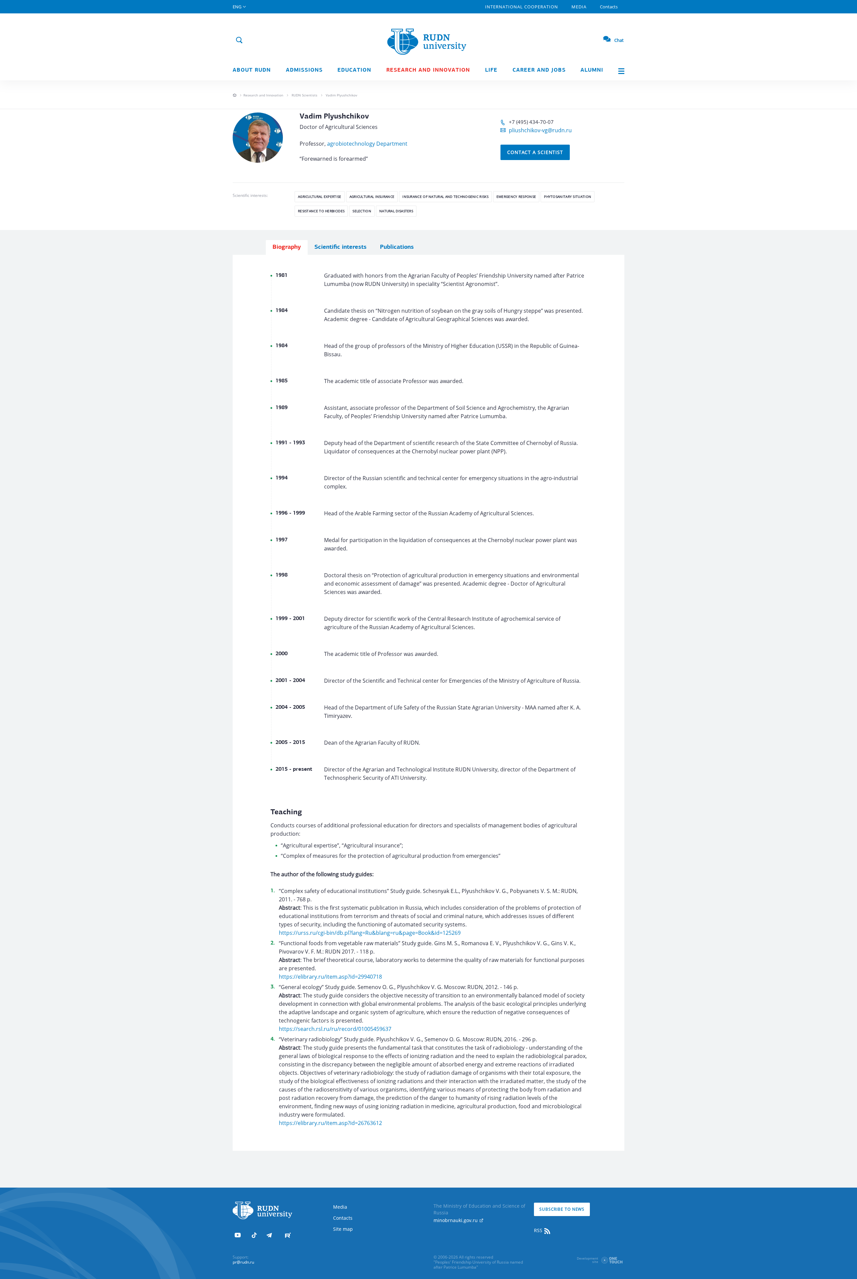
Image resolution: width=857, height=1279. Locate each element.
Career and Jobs (539, 70)
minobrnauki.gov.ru (456, 1220)
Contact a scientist (535, 152)
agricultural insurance (372, 196)
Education (354, 70)
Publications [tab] (397, 247)
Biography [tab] (286, 247)
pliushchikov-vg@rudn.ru (540, 130)
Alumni (591, 70)
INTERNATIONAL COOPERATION (521, 7)
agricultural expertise (319, 196)
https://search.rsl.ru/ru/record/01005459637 (335, 1029)
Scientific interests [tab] (340, 247)
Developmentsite (587, 1260)
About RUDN (252, 70)
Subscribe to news (562, 1209)
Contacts (609, 7)
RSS (539, 1230)
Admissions (304, 70)
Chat (619, 40)
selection (362, 211)
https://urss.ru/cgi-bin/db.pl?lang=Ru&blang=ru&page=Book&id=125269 (370, 932)
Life (491, 70)
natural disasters (396, 211)
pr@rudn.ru (243, 1262)
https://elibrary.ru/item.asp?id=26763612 (330, 1123)
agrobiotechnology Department (367, 143)
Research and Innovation (263, 95)
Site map (343, 1229)
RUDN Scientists (304, 95)
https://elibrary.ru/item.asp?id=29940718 (330, 976)
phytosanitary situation (567, 196)
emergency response (516, 196)
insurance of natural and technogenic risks (445, 196)
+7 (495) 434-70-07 (531, 122)
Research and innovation (428, 70)
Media (579, 7)
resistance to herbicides (321, 211)
